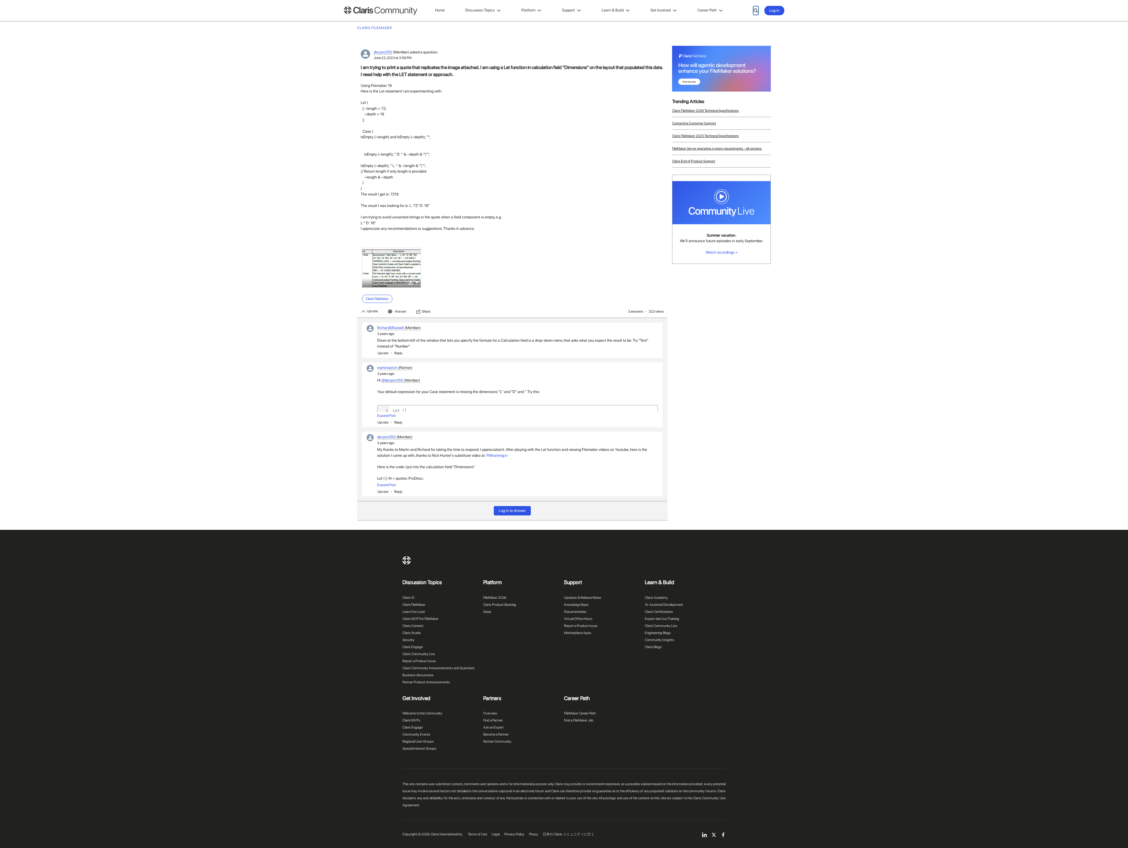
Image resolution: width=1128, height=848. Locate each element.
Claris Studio (411, 633)
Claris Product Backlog (499, 605)
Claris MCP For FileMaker (420, 619)
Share (426, 311)
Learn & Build (613, 10)
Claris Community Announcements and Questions (438, 668)
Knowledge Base (576, 605)
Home (440, 10)
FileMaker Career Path (580, 713)
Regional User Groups (418, 741)
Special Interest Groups (419, 748)
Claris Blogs (653, 647)
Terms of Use (477, 834)
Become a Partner (496, 734)
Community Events (416, 734)
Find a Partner (493, 720)
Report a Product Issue (419, 661)
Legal (496, 834)
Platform (528, 10)
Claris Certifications (659, 612)
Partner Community (497, 741)
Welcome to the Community (422, 713)
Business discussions (418, 675)
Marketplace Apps (577, 633)
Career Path (707, 10)
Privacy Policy (514, 834)
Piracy (533, 834)
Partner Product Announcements (426, 682)
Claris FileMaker (413, 605)
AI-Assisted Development (664, 605)
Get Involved (660, 10)
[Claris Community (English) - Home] (380, 10)
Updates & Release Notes (582, 598)
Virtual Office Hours (578, 619)
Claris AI (408, 598)
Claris (406, 560)
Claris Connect (413, 626)
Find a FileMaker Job (578, 720)
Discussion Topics (480, 10)
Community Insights (659, 640)
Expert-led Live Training (662, 619)
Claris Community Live (418, 654)
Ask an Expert (493, 727)
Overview (490, 713)
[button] (416, 282)
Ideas (487, 612)
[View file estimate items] (391, 267)
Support (568, 10)
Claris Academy (656, 598)
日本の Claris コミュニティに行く (569, 834)
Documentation (575, 612)
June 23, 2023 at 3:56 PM (393, 58)
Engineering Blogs (658, 633)
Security (408, 640)
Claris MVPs (411, 720)
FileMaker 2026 (494, 598)
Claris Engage (412, 647)
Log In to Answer (512, 510)
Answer (400, 311)
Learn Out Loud (413, 612)
